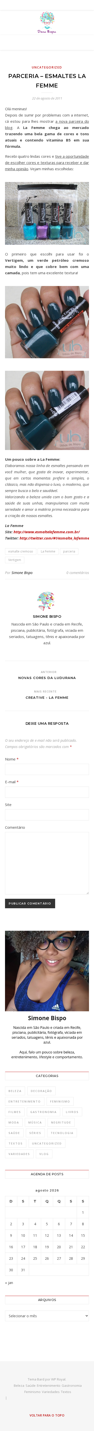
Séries (35, 1133)
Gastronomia (43, 1112)
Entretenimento (25, 1101)
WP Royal (58, 1379)
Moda (14, 1122)
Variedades (19, 1154)
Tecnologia (62, 1133)
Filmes (15, 1112)
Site (8, 804)
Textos (16, 1143)
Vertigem (14, 560)
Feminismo (60, 1101)
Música (35, 1122)
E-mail (12, 781)
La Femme (48, 551)
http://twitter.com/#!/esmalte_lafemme (54, 538)
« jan (9, 1282)
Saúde (14, 1133)
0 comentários (77, 572)
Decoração (41, 1091)
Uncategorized (47, 67)
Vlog (44, 1154)
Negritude (61, 1122)
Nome (12, 759)
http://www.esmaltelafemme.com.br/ (47, 531)
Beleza (15, 1091)
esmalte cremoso (20, 551)
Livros (72, 1112)
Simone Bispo (22, 572)
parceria (69, 551)
